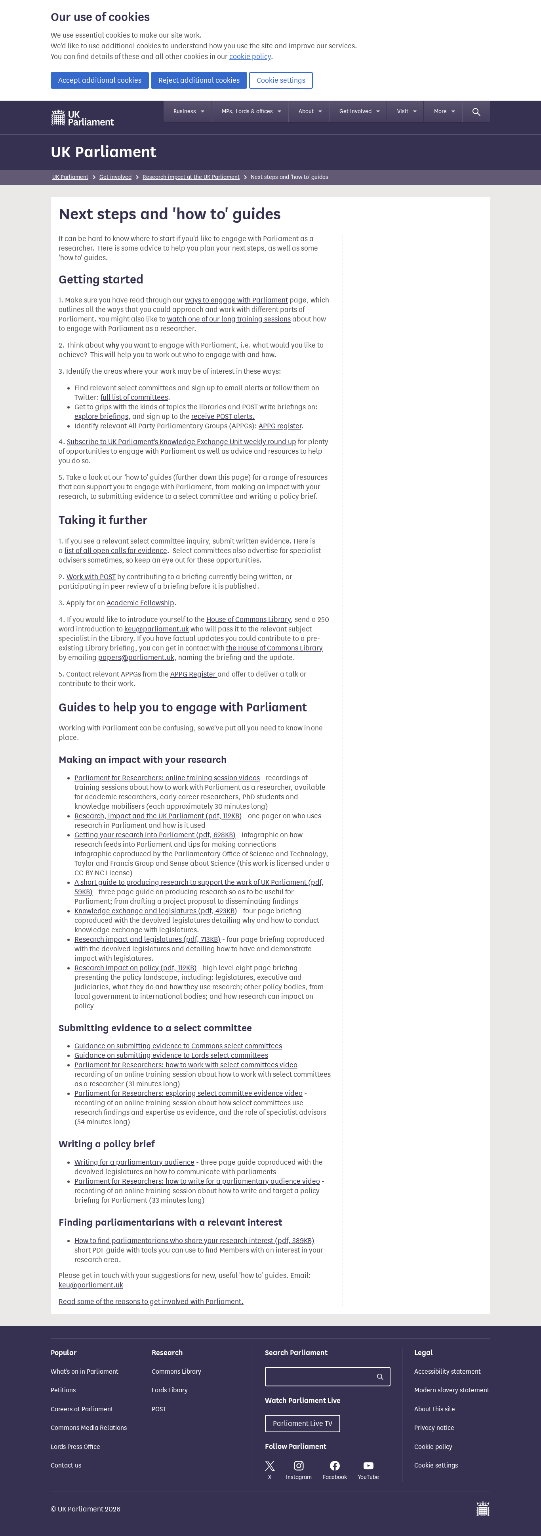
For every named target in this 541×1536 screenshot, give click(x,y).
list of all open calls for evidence (116, 550)
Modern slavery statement (452, 1390)
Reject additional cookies (199, 80)
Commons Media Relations (89, 1427)
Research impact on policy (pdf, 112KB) (135, 968)
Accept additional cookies (99, 80)
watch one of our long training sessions (229, 319)
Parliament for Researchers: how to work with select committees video (185, 1065)
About (306, 111)
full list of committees (134, 397)
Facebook (335, 1477)
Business (184, 111)
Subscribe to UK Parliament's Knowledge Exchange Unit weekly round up (181, 441)
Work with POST (91, 576)
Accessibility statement (447, 1371)
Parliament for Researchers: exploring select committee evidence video (188, 1093)
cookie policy (250, 56)
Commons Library (176, 1371)
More (440, 111)
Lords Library (170, 1390)
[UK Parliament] (83, 117)
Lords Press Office (75, 1446)
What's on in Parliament (84, 1371)
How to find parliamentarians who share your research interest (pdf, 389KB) (194, 1240)
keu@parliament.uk (156, 629)
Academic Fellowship (140, 603)
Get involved (355, 111)
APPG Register (193, 674)
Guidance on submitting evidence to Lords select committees (171, 1055)
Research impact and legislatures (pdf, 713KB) (147, 939)
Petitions (63, 1390)
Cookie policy (433, 1446)
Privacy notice (434, 1427)
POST (159, 1409)
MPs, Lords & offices (247, 111)
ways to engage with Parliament (236, 300)
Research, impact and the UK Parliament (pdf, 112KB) (158, 816)
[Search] (476, 111)
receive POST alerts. (223, 416)
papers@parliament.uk (136, 657)
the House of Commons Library (274, 648)
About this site (434, 1409)
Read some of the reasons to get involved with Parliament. (151, 1301)
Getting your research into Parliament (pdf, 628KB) (155, 835)
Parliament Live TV (302, 1423)
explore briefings (101, 416)
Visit (402, 111)
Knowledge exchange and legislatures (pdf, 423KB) (155, 911)
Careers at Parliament (82, 1409)
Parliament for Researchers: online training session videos (167, 778)
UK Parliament (103, 152)
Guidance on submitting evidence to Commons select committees (178, 1046)
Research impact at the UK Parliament (191, 177)
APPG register (280, 426)
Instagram (299, 1477)
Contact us (66, 1465)
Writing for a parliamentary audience (134, 1162)
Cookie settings (281, 80)
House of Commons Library (248, 619)
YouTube (368, 1477)
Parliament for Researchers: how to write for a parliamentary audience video (197, 1181)
